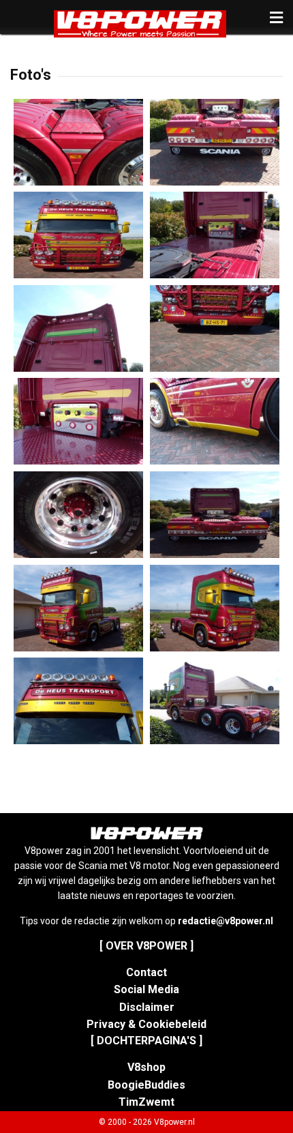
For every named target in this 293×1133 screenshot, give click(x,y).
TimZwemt (146, 1101)
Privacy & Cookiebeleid (146, 1024)
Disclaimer (146, 1007)
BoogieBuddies (146, 1084)
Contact (146, 972)
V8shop (146, 1067)
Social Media (146, 989)
